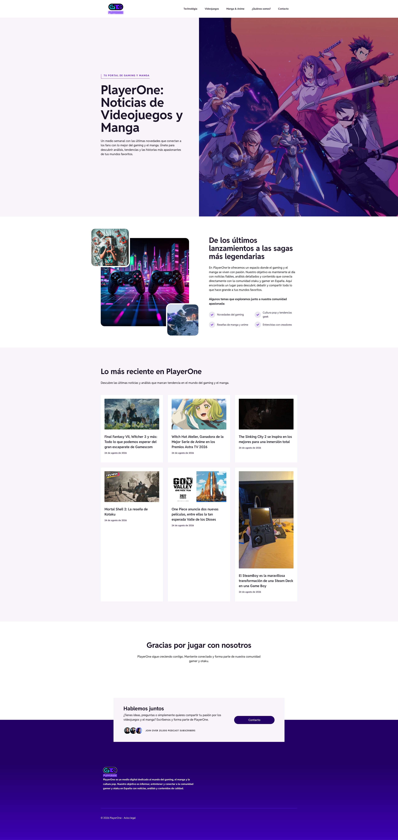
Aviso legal (130, 818)
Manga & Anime (235, 8)
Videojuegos (212, 8)
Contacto (283, 8)
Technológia (190, 8)
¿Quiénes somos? (261, 8)
